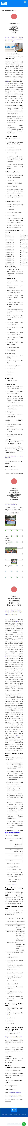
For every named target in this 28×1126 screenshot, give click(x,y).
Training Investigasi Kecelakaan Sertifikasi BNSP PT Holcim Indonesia (14, 494)
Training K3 (14, 37)
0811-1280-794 (12, 456)
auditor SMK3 (15, 735)
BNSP (8, 1015)
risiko (21, 642)
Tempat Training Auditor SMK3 (13, 1037)
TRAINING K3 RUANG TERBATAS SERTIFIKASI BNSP (14, 28)
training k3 (12, 41)
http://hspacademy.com (16, 1096)
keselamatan (8, 81)
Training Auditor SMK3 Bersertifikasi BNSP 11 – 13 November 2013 (14, 600)
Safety (6, 657)
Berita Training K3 (16, 610)
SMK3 (16, 621)
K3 (16, 697)
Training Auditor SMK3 (10, 612)
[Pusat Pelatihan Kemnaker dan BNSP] (4, 4)
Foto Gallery (14, 504)
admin (7, 37)
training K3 (14, 884)
